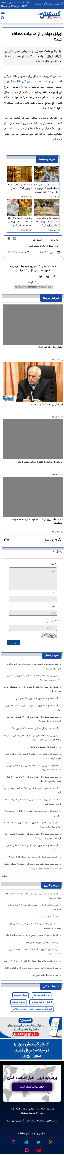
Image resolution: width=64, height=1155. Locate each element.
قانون (26, 103)
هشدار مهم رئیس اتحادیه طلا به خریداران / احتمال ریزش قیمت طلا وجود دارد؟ (34, 768)
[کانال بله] (31, 1049)
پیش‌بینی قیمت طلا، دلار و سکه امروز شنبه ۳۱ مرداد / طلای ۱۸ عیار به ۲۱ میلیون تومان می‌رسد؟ (32, 866)
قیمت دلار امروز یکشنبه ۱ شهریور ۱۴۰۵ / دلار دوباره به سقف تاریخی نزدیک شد (32, 802)
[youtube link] (38, 1148)
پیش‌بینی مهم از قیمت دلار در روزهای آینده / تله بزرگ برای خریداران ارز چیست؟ (33, 666)
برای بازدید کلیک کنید (32, 1087)
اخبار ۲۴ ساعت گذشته (32, 1113)
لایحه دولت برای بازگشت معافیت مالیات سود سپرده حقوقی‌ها (37, 521)
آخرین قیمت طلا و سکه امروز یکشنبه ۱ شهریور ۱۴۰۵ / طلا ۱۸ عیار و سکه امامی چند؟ (32, 825)
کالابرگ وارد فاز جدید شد (47, 917)
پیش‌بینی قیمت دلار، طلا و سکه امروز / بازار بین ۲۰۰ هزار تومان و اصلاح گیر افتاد (33, 779)
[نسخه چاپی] (9, 238)
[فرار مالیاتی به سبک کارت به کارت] (33, 382)
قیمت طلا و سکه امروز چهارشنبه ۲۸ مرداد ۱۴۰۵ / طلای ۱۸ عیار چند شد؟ (33, 896)
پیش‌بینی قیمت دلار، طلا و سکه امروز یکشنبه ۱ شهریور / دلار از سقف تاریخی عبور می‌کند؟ (32, 836)
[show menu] (3, 12)
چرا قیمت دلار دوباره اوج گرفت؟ (44, 747)
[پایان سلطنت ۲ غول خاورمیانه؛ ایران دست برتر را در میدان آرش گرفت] (48, 277)
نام (54, 592)
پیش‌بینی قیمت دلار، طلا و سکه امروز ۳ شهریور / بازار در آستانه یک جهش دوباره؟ (19, 221)
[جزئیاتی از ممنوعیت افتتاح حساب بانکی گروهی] (33, 439)
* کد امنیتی (52, 621)
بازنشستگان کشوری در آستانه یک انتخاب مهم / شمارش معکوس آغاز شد (35, 952)
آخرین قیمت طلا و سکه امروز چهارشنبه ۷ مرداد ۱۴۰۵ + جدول (31, 961)
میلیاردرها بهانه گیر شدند (50, 347)
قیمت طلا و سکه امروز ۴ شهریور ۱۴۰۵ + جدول (20, 186)
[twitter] (41, 277)
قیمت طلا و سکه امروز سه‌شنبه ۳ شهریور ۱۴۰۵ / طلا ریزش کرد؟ (46, 221)
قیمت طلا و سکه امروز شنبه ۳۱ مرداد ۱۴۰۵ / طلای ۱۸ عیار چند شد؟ (33, 848)
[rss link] (50, 1140)
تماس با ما (28, 1109)
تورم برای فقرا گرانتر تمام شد (46, 975)
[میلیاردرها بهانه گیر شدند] (33, 324)
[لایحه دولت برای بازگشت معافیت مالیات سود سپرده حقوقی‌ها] (33, 497)
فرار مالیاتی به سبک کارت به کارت (46, 405)
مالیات (50, 266)
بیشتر (4, 876)
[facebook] (55, 277)
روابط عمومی (25, 76)
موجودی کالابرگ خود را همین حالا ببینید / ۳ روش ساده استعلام (34, 907)
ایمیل (53, 606)
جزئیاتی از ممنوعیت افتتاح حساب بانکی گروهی (40, 462)
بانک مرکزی (48, 129)
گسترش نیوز (17, 1121)
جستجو (51, 1109)
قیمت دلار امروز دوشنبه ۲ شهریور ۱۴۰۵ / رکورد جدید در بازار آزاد (32, 791)
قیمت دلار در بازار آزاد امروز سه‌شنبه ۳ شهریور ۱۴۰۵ (35, 728)
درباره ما (40, 1109)
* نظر (53, 564)
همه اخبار (15, 1109)
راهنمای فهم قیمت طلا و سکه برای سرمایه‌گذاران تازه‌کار (33, 857)
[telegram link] (25, 1140)
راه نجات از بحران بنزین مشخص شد (42, 942)
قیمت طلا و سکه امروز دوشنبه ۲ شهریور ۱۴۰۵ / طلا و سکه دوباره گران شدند (33, 756)
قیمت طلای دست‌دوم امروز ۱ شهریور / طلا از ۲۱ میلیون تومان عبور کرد (32, 813)
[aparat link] (26, 1149)
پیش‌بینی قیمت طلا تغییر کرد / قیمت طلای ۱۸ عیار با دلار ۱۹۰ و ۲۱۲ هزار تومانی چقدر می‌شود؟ (32, 738)
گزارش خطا (51, 540)
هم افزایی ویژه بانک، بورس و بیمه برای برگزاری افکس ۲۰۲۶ (32, 968)
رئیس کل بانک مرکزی (20, 81)
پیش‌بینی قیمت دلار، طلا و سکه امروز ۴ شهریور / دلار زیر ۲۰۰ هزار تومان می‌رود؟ (46, 188)
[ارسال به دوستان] (14, 238)
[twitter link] (38, 1140)
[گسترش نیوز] (49, 15)
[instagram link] (13, 1140)
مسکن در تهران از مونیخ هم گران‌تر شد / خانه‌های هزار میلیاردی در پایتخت (35, 926)
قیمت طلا (37, 240)
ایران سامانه (24, 1133)
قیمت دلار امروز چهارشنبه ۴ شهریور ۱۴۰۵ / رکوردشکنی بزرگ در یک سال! (32, 689)
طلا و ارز (54, 240)
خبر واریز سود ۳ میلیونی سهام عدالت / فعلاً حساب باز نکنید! (31, 935)
